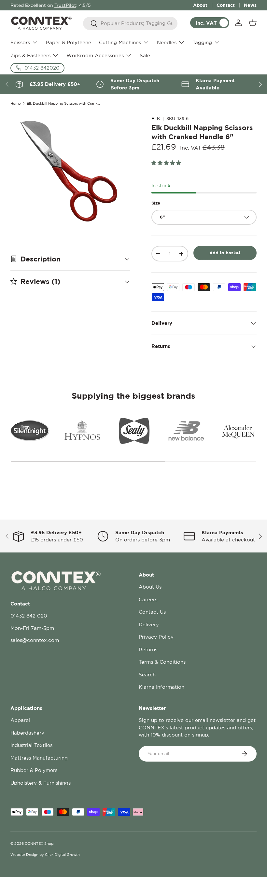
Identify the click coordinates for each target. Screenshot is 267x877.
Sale (145, 55)
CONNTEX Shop (39, 843)
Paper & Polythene (68, 42)
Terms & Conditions (162, 662)
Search (147, 674)
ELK (155, 118)
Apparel (20, 720)
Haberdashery (27, 733)
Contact (226, 5)
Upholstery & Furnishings (40, 783)
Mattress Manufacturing (39, 758)
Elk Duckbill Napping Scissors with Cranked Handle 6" (63, 103)
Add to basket (224, 252)
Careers (148, 599)
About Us (150, 587)
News (250, 5)
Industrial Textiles (31, 745)
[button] (253, 23)
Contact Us (152, 612)
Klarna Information (161, 687)
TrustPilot (65, 5)
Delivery (149, 624)
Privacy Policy (156, 637)
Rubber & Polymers (33, 770)
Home (15, 103)
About (200, 5)
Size (155, 203)
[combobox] (130, 23)
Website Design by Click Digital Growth (45, 855)
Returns (148, 649)
